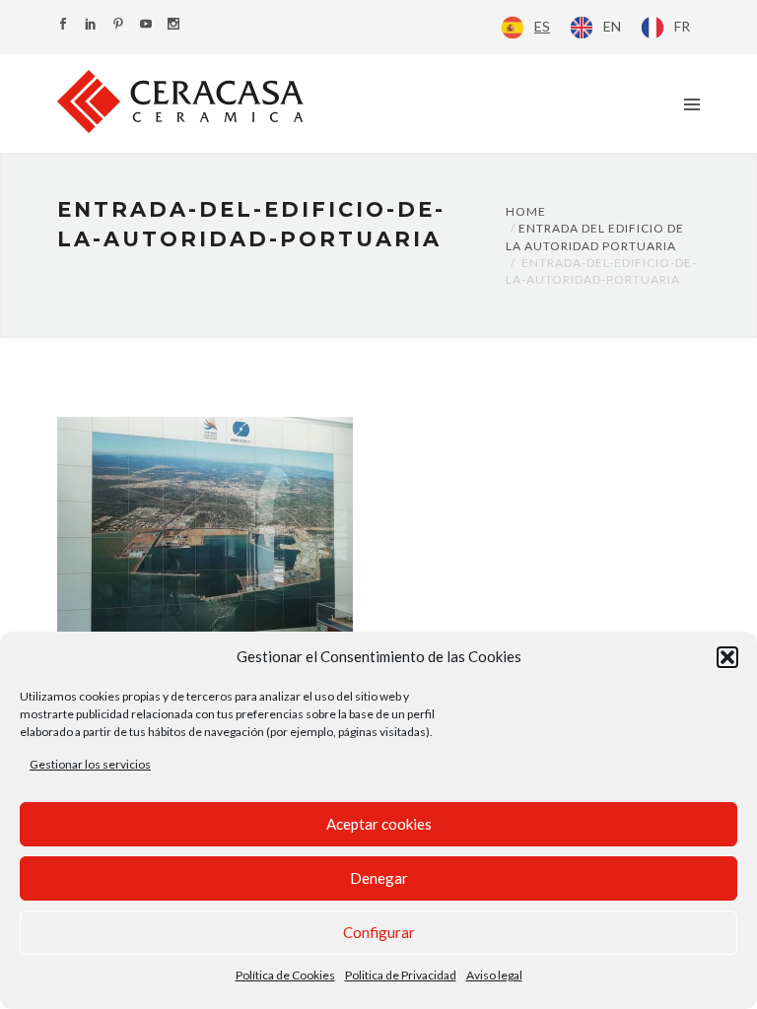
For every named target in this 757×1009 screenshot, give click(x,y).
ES (542, 26)
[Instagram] (173, 25)
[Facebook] (63, 25)
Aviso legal (494, 975)
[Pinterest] (118, 25)
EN (612, 26)
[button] (727, 657)
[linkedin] (91, 25)
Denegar (379, 878)
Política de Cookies (285, 975)
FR (682, 26)
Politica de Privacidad (400, 975)
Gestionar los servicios (90, 764)
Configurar (379, 932)
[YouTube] (146, 25)
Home (526, 211)
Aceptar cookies (379, 824)
